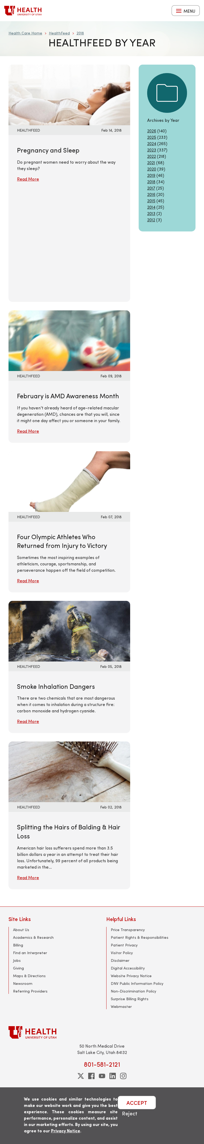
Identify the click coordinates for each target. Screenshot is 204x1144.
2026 (151, 130)
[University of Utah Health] (23, 10)
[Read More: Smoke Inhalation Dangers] (69, 630)
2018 (80, 32)
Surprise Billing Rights (129, 998)
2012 (151, 219)
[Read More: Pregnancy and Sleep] (69, 94)
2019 (151, 175)
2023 (151, 150)
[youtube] (102, 1076)
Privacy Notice (65, 1131)
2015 (151, 200)
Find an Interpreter (30, 952)
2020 (151, 169)
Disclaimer (120, 960)
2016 (151, 194)
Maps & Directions (29, 975)
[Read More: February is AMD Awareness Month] (69, 340)
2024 (151, 143)
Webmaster (121, 1006)
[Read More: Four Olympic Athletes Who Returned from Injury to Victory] (69, 481)
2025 (151, 137)
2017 (151, 188)
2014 (151, 207)
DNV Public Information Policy (137, 983)
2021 (151, 162)
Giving (18, 968)
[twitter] (81, 1076)
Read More (28, 179)
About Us (21, 929)
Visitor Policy (122, 952)
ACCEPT (136, 1102)
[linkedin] (112, 1076)
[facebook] (91, 1076)
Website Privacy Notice (131, 975)
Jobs (17, 960)
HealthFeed (59, 32)
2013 (151, 213)
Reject (129, 1113)
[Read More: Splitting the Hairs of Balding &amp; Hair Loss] (69, 771)
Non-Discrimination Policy (133, 991)
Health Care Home (25, 32)
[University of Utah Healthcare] (102, 1032)
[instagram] (123, 1076)
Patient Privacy (124, 945)
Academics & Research (33, 937)
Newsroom (22, 983)
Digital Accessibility (128, 968)
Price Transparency (128, 929)
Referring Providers (30, 991)
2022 (151, 156)
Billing (18, 945)
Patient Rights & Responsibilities (139, 937)
